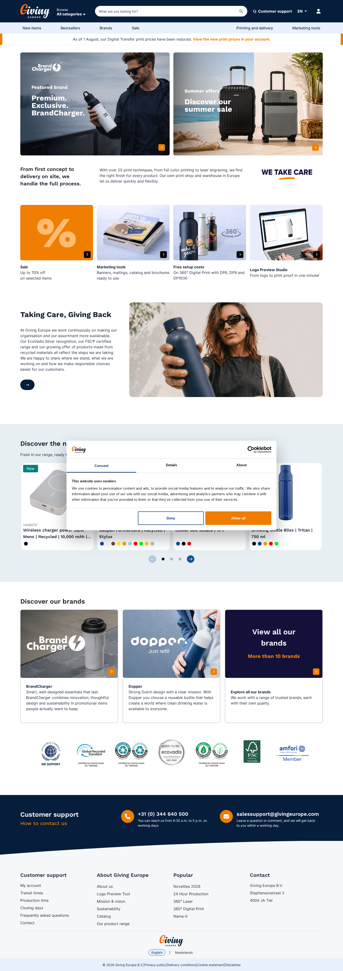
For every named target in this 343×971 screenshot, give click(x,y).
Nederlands (184, 952)
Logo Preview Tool (113, 894)
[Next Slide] (190, 559)
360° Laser (183, 901)
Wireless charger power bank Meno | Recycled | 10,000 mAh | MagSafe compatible (55, 537)
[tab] (163, 559)
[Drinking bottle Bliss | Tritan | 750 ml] (285, 492)
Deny (171, 518)
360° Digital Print (188, 908)
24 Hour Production (190, 894)
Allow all (238, 518)
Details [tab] (171, 465)
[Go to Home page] (35, 11)
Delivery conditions (181, 965)
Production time (34, 900)
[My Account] (318, 11)
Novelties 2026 (186, 886)
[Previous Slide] (152, 559)
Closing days (31, 907)
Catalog (104, 916)
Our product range (113, 923)
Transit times (31, 893)
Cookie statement (210, 965)
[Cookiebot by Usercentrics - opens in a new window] (251, 449)
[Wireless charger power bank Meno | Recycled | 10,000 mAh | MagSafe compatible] (57, 492)
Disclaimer (233, 965)
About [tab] (241, 465)
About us (105, 886)
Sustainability (108, 908)
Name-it (180, 916)
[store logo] (171, 940)
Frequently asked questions (44, 915)
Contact (27, 922)
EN (300, 11)
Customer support (274, 11)
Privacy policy (155, 965)
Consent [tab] (101, 466)
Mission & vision (111, 901)
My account (30, 885)
